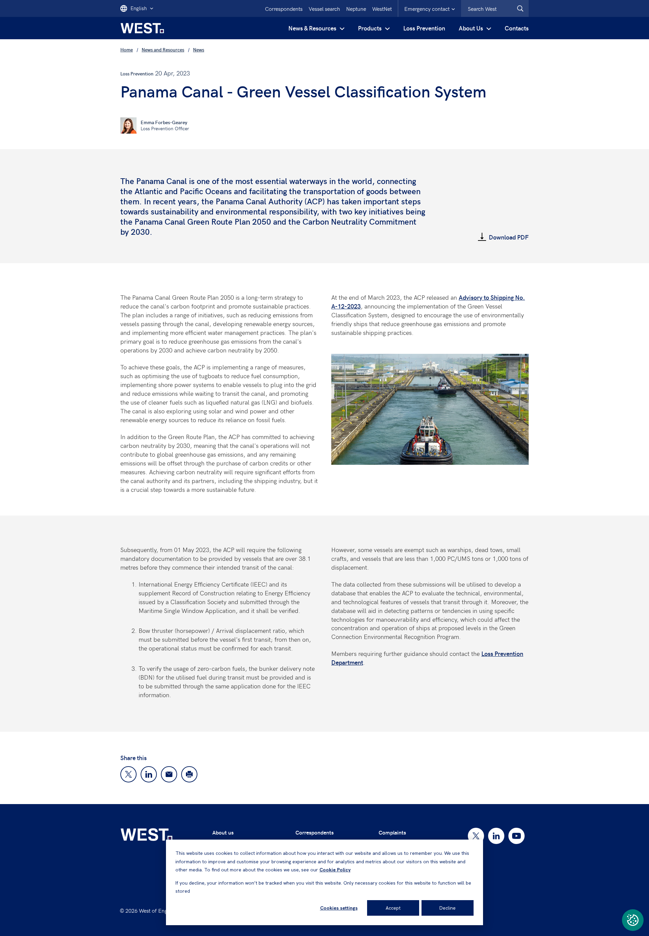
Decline (447, 908)
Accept (393, 908)
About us (223, 832)
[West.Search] (520, 8)
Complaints (392, 832)
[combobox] (495, 8)
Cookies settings (339, 908)
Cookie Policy (335, 870)
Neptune (356, 8)
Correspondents (284, 8)
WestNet (382, 8)
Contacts (517, 28)
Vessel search (324, 8)
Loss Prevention (424, 28)
